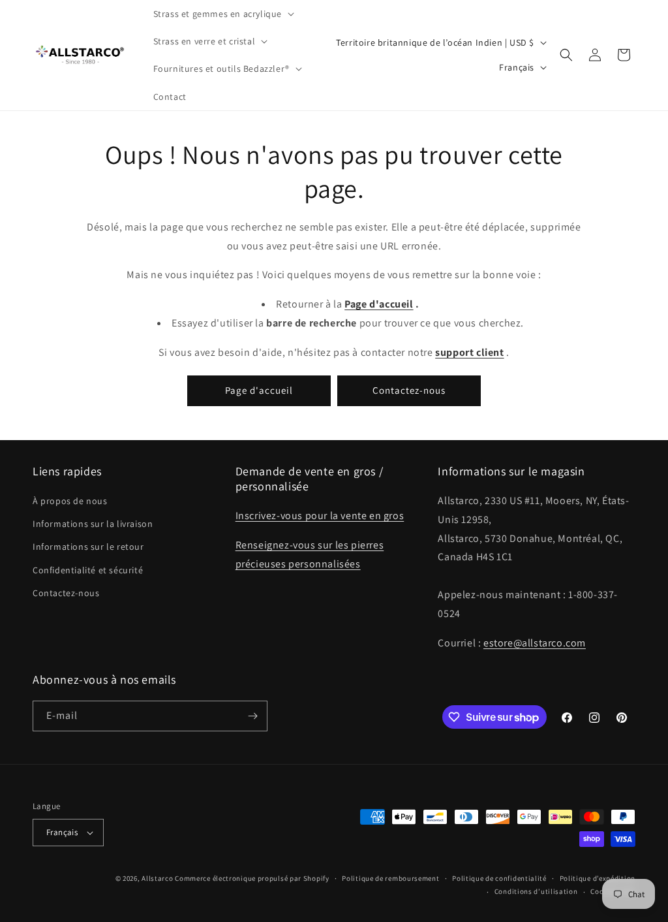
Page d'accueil (259, 390)
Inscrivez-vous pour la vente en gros (319, 515)
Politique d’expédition (597, 878)
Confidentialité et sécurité (88, 570)
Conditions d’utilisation (536, 891)
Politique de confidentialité (499, 878)
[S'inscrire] (252, 716)
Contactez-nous (409, 390)
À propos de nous (70, 501)
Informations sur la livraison (93, 524)
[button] (222, 13)
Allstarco (157, 878)
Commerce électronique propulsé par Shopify (252, 878)
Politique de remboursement (390, 878)
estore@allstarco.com (534, 643)
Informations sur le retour (88, 546)
